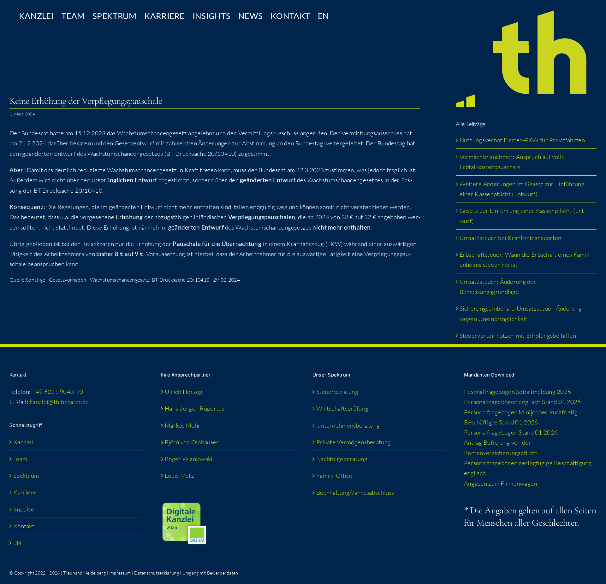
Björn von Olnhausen (192, 442)
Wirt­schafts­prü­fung (342, 408)
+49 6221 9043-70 (57, 391)
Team (20, 459)
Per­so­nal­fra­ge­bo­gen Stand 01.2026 (511, 432)
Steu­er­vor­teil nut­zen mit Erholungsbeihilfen (518, 335)
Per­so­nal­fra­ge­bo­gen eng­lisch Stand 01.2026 (522, 402)
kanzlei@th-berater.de (59, 402)
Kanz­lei (23, 442)
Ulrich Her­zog (184, 391)
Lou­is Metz (179, 475)
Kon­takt (23, 526)
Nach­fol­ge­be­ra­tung (341, 459)
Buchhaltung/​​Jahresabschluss (355, 492)
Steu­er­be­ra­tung (337, 391)
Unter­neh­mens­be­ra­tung (348, 425)
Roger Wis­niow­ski (189, 459)
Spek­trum (26, 475)
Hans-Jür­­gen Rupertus (194, 408)
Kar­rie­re (24, 492)
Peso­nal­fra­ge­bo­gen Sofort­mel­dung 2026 (517, 391)
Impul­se (23, 509)
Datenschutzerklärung (156, 572)
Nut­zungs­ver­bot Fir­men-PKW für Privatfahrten (522, 140)
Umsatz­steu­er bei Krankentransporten (510, 238)
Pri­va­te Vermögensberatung (353, 442)
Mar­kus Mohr (182, 425)
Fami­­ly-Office (334, 475)
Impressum (120, 572)
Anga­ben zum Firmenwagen (500, 483)
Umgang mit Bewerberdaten (210, 572)
